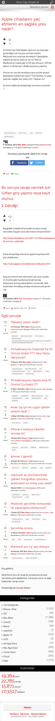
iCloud (6, 656)
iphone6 (24, 447)
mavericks (30, 374)
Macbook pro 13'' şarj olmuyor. (30, 546)
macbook (24, 396)
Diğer (27, 327)
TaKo (45, 362)
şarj (45, 398)
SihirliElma (14, 714)
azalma (15, 401)
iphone (39, 133)
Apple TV (7, 635)
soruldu (35, 147)
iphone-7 (15, 468)
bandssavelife (45, 145)
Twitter (39, 163)
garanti (48, 468)
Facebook (21, 163)
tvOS (5, 639)
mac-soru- (22, 133)
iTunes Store (9, 652)
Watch (6, 626)
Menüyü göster (39, 7)
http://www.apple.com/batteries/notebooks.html (26, 264)
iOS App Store (10, 643)
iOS (5, 613)
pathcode (47, 533)
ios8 (13, 450)
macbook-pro (17, 519)
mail (27, 497)
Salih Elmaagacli (26, 299)
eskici (44, 416)
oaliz (46, 551)
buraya (19, 588)
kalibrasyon (8, 137)
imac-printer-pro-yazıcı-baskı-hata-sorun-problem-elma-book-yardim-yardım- (32, 342)
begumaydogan (17, 329)
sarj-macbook (9, 133)
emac (25, 423)
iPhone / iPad (27, 438)
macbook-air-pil (18, 371)
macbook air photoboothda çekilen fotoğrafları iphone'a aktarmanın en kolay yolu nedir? (31, 479)
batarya (15, 396)
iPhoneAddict (16, 441)
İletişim (27, 707)
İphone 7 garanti (21, 456)
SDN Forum (24, 714)
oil (40, 369)
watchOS (7, 631)
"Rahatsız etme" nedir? (25, 322)
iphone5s (35, 495)
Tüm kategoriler (11, 605)
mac (47, 371)
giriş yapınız (22, 193)
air (47, 396)
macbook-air (17, 369)
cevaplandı (16, 301)
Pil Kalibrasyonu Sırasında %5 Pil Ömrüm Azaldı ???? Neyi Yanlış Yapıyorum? (31, 353)
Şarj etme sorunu (22, 528)
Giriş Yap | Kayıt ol (27, 2)
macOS (7, 622)
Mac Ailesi (22, 145)
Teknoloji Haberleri (38, 714)
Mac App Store (10, 648)
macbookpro (17, 374)
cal (29, 371)
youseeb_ (46, 513)
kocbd (24, 488)
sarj (31, 133)
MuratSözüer (16, 464)
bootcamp (16, 522)
